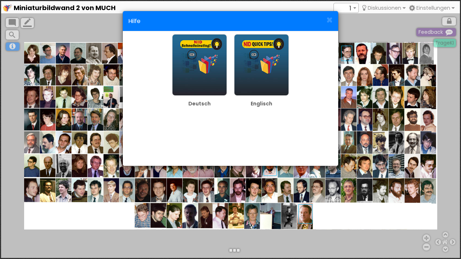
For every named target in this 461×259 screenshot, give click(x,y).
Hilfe (134, 21)
